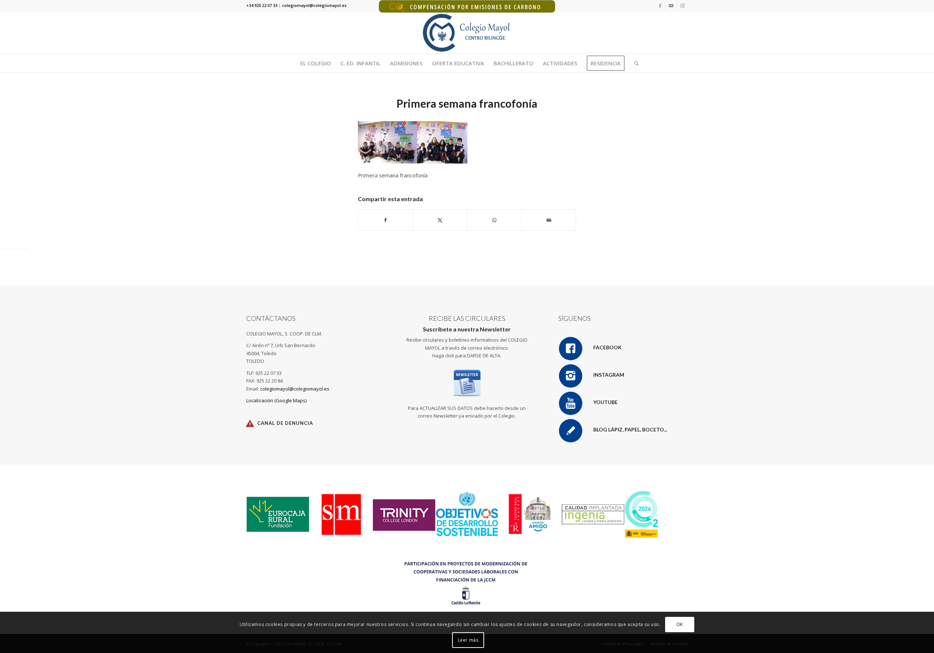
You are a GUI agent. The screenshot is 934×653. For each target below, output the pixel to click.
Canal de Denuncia (285, 423)
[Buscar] (633, 63)
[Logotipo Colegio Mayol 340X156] (467, 32)
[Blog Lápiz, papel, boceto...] (570, 430)
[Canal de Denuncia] (249, 423)
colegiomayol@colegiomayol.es (294, 388)
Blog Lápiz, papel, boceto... (630, 429)
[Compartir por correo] (549, 220)
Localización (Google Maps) (276, 400)
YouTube (605, 402)
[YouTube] (570, 403)
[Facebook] (570, 348)
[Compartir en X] (440, 220)
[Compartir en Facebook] (385, 220)
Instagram (608, 375)
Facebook (607, 347)
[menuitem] (316, 63)
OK (679, 624)
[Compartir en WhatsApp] (494, 220)
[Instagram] (570, 376)
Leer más (468, 640)
